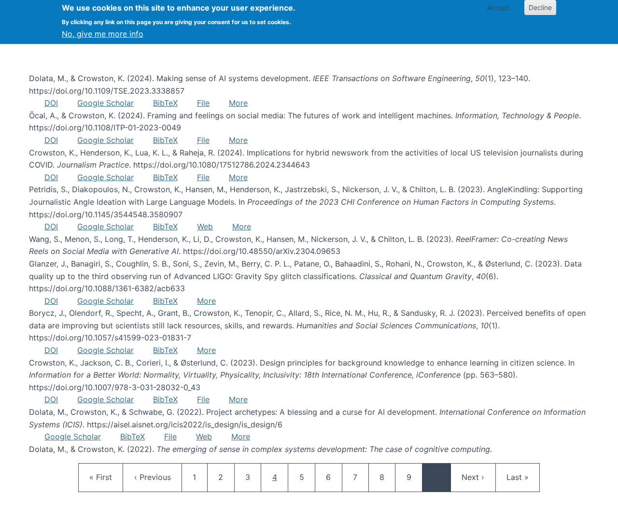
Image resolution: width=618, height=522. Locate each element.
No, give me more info (102, 34)
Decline (540, 7)
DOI (51, 103)
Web (205, 226)
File (203, 103)
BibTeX (165, 103)
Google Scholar (105, 103)
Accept (498, 7)
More (238, 103)
